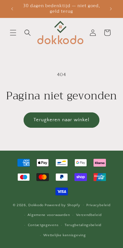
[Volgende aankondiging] (111, 9)
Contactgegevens (43, 225)
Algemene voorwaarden (49, 215)
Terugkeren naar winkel (61, 120)
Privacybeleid (98, 205)
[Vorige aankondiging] (12, 9)
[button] (13, 32)
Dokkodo (36, 205)
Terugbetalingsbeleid (83, 225)
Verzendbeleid (88, 215)
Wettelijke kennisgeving (64, 235)
